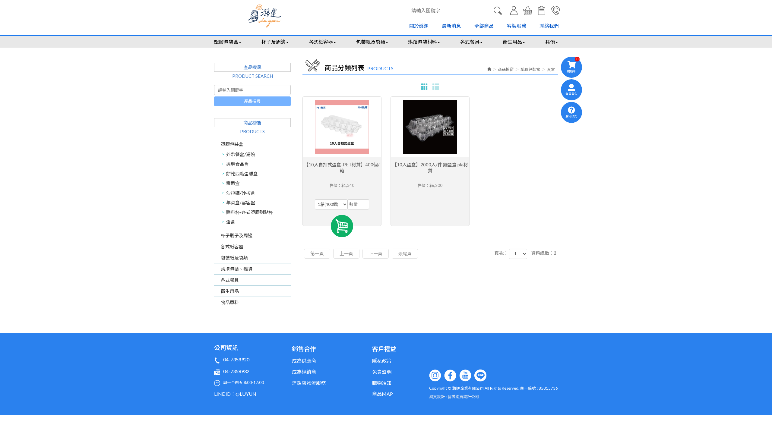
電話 (555, 10)
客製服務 (516, 26)
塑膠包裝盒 (232, 144)
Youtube (465, 376)
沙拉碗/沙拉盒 (240, 193)
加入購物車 (342, 226)
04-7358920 (236, 359)
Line (480, 376)
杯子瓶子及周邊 (236, 235)
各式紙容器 (232, 246)
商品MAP (382, 394)
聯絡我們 (549, 26)
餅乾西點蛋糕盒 (242, 173)
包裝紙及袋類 (234, 257)
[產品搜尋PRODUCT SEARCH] (497, 10)
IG (435, 376)
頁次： (501, 253)
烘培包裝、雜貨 (236, 269)
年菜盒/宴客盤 (240, 202)
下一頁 (375, 253)
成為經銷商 (304, 372)
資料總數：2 (543, 253)
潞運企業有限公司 (264, 16)
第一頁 (317, 253)
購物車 (527, 10)
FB (450, 376)
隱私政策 (381, 360)
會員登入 (513, 10)
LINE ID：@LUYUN (235, 394)
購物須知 (541, 10)
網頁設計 (437, 396)
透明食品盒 (237, 164)
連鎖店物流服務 (309, 383)
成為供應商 (304, 360)
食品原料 (230, 302)
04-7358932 (236, 371)
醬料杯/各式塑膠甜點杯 (249, 212)
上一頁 (346, 253)
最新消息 (451, 26)
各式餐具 (230, 280)
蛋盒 (230, 222)
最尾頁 (405, 253)
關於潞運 (419, 26)
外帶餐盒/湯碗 (240, 154)
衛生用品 (230, 291)
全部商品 (484, 26)
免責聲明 (381, 372)
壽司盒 (233, 183)
